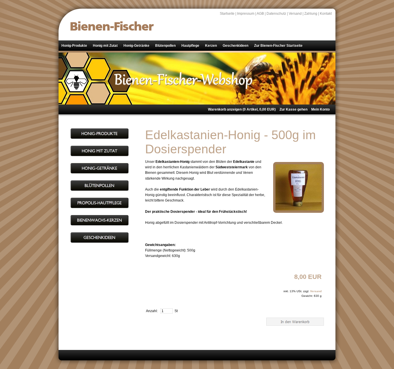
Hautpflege (190, 46)
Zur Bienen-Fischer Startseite (278, 46)
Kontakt (326, 14)
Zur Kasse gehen (293, 109)
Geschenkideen (235, 46)
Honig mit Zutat (105, 46)
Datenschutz (276, 14)
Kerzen (211, 46)
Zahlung (310, 14)
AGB (260, 14)
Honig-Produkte (74, 46)
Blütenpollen (165, 46)
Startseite (227, 14)
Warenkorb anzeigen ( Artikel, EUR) (242, 109)
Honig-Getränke (136, 46)
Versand (295, 14)
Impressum (245, 14)
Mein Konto (320, 109)
